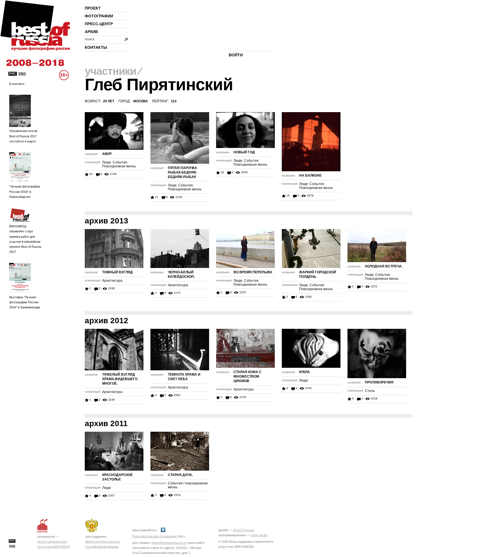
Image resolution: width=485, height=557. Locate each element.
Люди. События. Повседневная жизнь (119, 164)
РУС (12, 74)
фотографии (99, 16)
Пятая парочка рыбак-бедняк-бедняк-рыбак (182, 172)
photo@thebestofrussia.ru (169, 542)
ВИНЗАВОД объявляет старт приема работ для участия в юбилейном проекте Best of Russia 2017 (25, 239)
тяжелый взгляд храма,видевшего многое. (120, 379)
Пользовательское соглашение (154, 536)
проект (93, 8)
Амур (107, 154)
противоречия (379, 382)
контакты (96, 47)
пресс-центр (99, 24)
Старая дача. (180, 475)
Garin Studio (259, 535)
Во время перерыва (253, 272)
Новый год (244, 152)
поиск (90, 39)
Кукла (304, 372)
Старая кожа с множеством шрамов (248, 376)
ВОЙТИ (236, 55)
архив (91, 31)
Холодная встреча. (383, 266)
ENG (22, 74)
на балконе (310, 175)
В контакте (16, 83)
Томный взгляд (117, 272)
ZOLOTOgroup (243, 530)
